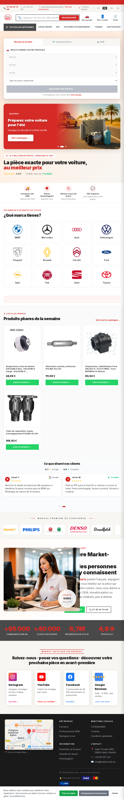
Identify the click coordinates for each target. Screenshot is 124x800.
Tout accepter (69, 793)
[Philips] (15, 529)
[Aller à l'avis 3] (63, 506)
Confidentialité (98, 726)
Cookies (95, 731)
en (111, 8)
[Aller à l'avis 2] (61, 506)
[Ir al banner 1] (58, 146)
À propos (64, 726)
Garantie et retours (68, 754)
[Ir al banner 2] (61, 146)
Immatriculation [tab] (62, 42)
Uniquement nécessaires (94, 793)
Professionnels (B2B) (69, 731)
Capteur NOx (114, 27)
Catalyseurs (45, 27)
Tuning (99, 27)
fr (105, 8)
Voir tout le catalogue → (108, 320)
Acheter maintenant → (23, 131)
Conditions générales (101, 736)
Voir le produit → (22, 382)
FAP (58, 27)
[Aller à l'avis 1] (59, 506)
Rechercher (69, 18)
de (118, 8)
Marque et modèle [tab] (23, 42)
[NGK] (39, 529)
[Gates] (86, 529)
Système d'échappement (77, 27)
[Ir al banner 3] (64, 146)
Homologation (66, 758)
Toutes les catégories (20, 27)
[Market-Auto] (8, 17)
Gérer (115, 793)
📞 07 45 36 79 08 (98, 609)
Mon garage (76, 95)
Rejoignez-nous (67, 736)
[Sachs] (110, 529)
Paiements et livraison (70, 749)
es (98, 8)
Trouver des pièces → (62, 89)
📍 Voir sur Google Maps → (17, 752)
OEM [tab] (100, 42)
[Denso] (62, 529)
